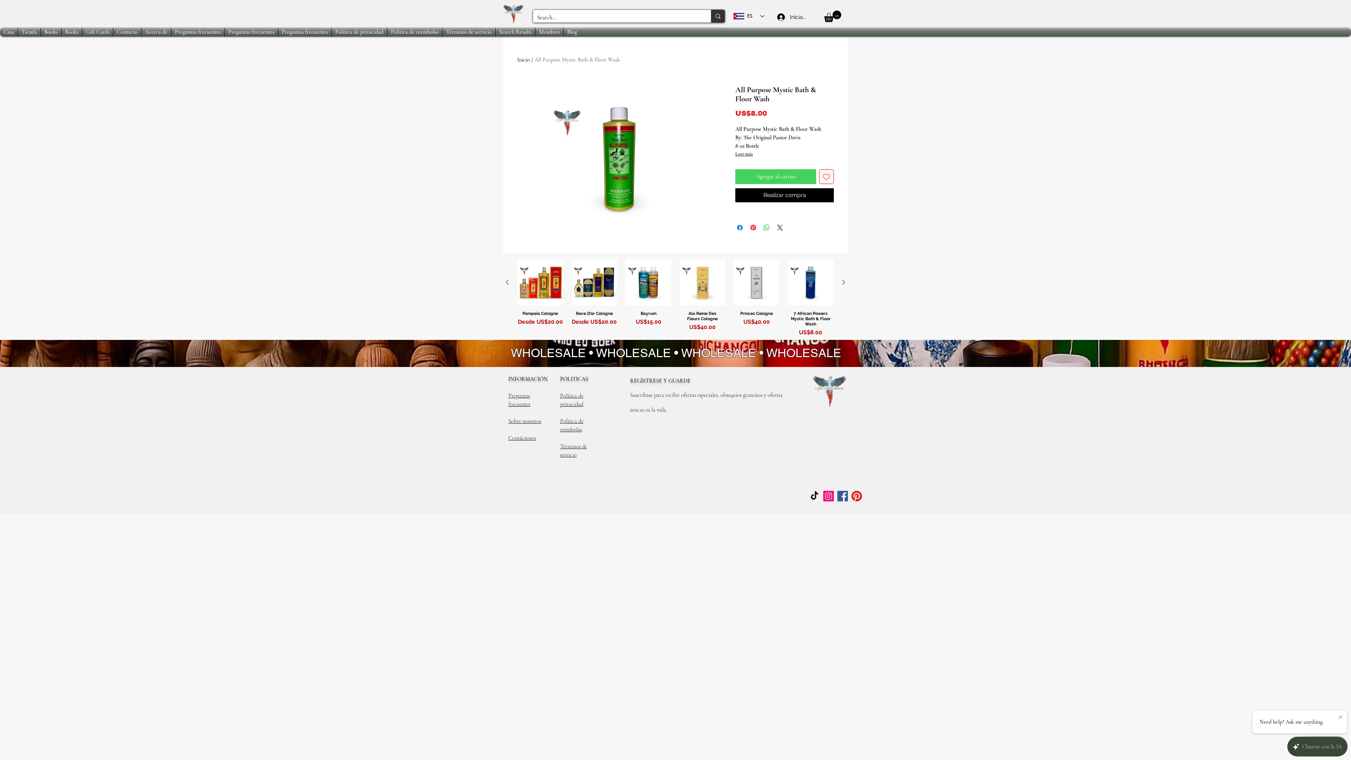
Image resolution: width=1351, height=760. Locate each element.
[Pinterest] (856, 496)
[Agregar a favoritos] (826, 176)
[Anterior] (507, 282)
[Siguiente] (843, 282)
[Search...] (718, 16)
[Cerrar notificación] (1340, 717)
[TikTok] (814, 496)
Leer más (744, 154)
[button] (832, 16)
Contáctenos (522, 438)
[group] (675, 299)
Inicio (523, 59)
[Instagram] (828, 496)
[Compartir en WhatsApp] (766, 227)
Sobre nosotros (524, 421)
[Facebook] (842, 496)
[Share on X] (780, 227)
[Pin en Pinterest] (753, 227)
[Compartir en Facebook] (740, 227)
